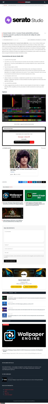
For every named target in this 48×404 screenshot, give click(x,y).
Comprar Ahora (32, 286)
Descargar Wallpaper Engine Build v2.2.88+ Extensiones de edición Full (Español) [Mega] (13, 203)
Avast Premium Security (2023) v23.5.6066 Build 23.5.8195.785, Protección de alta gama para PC (26, 309)
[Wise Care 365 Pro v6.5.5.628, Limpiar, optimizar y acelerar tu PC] (4, 304)
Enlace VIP (27, 137)
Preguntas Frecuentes (8, 389)
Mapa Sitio (6, 393)
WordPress (32, 400)
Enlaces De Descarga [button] (8, 128)
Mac (15, 292)
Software (44, 39)
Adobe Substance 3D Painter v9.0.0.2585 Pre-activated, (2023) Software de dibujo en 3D (13, 221)
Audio (29, 39)
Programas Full (39, 39)
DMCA (5, 391)
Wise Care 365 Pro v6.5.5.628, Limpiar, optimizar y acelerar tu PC (20, 303)
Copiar (31, 142)
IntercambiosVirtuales (12, 5)
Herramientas (32, 39)
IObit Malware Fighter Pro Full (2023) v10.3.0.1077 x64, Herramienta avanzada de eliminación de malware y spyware (27, 298)
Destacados (5, 324)
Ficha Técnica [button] (6, 131)
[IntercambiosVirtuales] (24, 2)
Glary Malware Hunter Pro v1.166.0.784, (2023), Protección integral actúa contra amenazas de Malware (26, 316)
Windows (11, 292)
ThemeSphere (22, 400)
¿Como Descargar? (8, 394)
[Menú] (3, 2)
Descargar (20, 137)
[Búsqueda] (44, 2)
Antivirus (5, 292)
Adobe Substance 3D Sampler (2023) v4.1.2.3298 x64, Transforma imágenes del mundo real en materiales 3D (35, 204)
